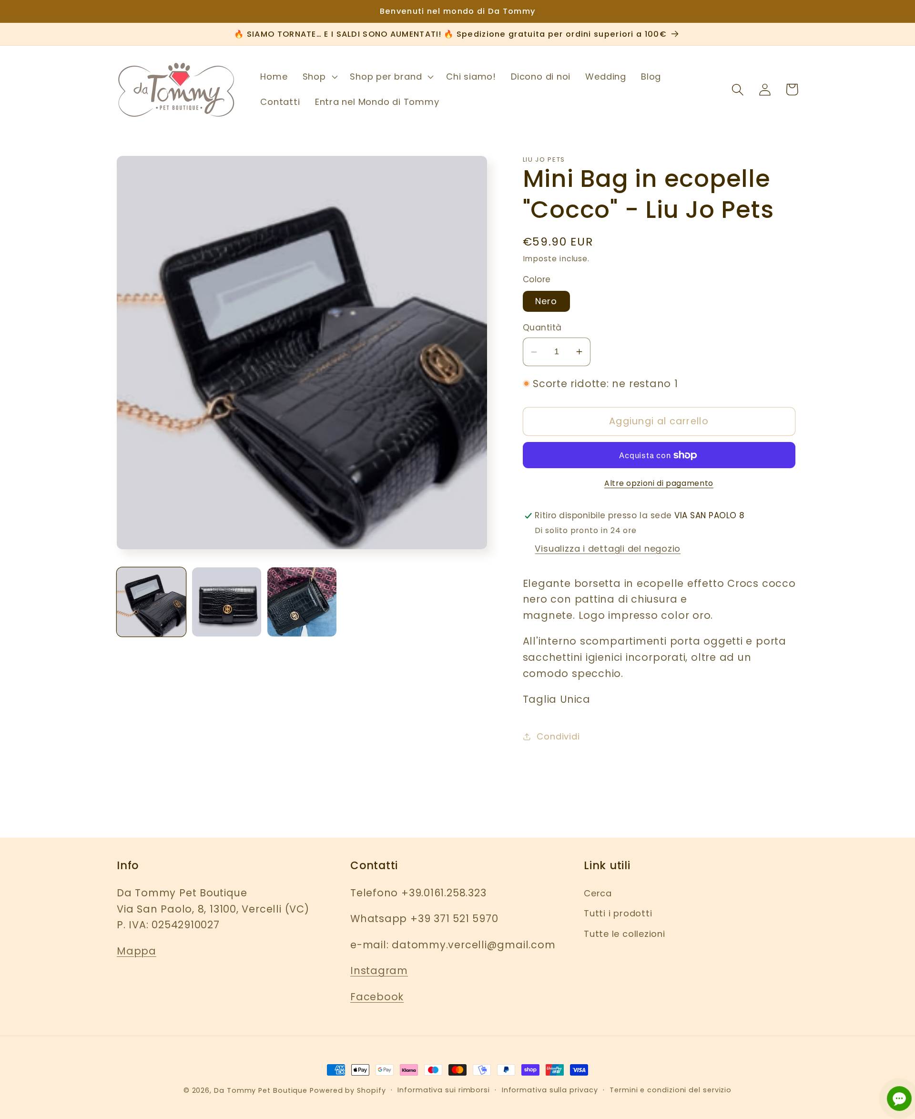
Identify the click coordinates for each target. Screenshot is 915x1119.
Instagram (379, 970)
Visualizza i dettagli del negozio (608, 548)
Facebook (377, 997)
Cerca (598, 893)
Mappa (136, 951)
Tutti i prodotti (618, 913)
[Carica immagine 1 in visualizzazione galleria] (151, 601)
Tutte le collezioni (624, 934)
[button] (319, 77)
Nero (546, 301)
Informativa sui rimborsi (443, 1090)
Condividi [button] (558, 736)
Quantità (542, 327)
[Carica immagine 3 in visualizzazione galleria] (301, 601)
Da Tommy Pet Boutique (260, 1090)
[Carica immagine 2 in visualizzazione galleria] (226, 601)
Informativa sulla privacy (550, 1090)
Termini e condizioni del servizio (671, 1090)
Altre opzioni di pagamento (658, 483)
